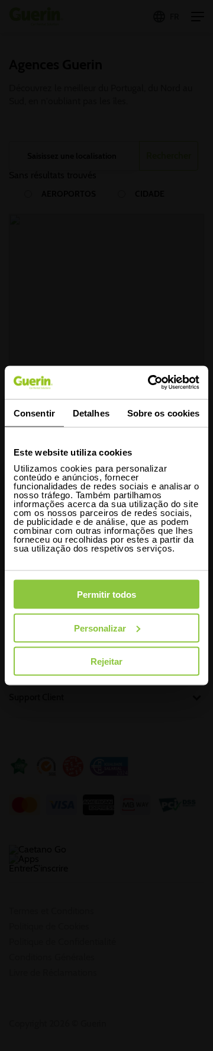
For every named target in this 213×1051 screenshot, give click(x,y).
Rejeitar (106, 661)
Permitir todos (106, 594)
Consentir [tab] (34, 413)
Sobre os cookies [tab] (163, 413)
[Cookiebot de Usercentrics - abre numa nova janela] (150, 382)
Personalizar (100, 628)
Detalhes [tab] (91, 413)
